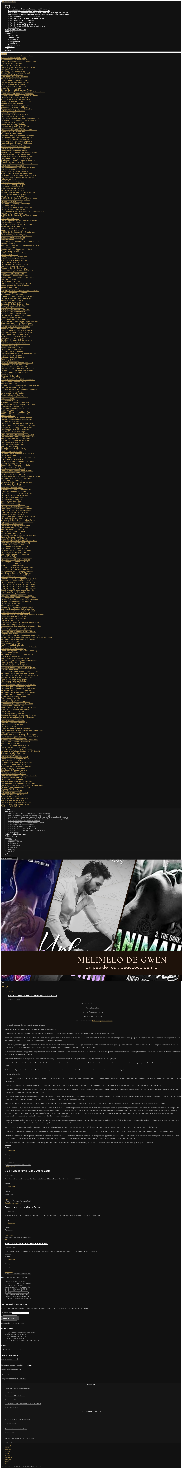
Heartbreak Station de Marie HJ (13, 505)
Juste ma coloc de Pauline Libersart (14, 276)
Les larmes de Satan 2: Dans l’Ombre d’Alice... (18, 520)
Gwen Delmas (10, 7)
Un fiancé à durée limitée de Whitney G (16, 728)
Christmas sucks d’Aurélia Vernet (13, 696)
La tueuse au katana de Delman (13, 768)
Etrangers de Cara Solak (10, 796)
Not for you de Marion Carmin (12, 645)
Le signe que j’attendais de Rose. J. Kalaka (17, 607)
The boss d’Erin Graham (10, 789)
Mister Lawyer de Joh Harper (12, 779)
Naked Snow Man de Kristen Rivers (14, 260)
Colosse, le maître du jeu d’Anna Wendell (16, 418)
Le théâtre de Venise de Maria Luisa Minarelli (18, 461)
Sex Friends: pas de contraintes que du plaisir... (18, 689)
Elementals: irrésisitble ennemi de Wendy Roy (18, 175)
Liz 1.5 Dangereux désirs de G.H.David (15, 507)
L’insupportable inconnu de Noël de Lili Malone (18, 437)
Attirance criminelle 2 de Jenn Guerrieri (15, 709)
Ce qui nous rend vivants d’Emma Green (16, 101)
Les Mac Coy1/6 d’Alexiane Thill (12, 122)
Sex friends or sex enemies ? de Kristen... (16, 478)
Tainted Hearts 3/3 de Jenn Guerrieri (14, 264)
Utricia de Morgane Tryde (10, 656)
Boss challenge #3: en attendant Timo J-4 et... (18, 586)
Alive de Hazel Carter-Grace (11, 518)
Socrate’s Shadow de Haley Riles (13, 306)
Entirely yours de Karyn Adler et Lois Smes (17, 156)
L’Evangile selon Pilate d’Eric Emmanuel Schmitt (19, 96)
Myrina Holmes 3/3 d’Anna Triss (13, 116)
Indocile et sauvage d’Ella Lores (13, 624)
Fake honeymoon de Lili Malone (13, 84)
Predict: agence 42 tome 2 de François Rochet (18, 598)
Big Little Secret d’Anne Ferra (12, 497)
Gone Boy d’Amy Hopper (10, 421)
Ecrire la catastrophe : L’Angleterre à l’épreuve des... (20, 622)
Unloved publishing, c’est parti (12, 128)
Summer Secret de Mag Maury (12, 537)
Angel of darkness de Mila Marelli (13, 86)
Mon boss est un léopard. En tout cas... (15, 344)
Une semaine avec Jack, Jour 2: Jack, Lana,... (17, 717)
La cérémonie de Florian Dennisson (14, 77)
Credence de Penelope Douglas (13, 185)
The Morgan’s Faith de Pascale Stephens (16, 509)
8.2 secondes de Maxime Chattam (14, 60)
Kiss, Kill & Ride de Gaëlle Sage (12, 800)
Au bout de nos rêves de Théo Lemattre (16, 490)
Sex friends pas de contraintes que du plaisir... (18, 654)
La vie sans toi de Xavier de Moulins (14, 798)
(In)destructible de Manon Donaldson (15, 151)
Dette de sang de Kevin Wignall (13, 721)
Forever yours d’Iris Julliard (11, 484)
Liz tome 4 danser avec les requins (14, 442)
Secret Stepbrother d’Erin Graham (14, 448)
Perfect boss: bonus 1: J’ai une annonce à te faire (26, 26)
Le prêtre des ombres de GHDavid (14, 618)
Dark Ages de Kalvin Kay (10, 262)
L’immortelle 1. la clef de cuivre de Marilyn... (17, 493)
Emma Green (13, 35)
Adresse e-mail (6, 1313)
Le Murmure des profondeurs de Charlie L (17, 270)
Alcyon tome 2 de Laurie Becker (13, 662)
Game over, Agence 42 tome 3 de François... (17, 596)
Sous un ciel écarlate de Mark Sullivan (15, 658)
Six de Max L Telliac (8, 113)
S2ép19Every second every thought (17, 1287)
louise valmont (14, 45)
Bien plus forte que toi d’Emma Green (15, 438)
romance (8, 33)
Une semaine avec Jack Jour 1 (12, 719)
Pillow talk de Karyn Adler (10, 65)
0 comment (17, 1163)
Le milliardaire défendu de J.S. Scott (14, 793)
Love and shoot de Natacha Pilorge (14, 397)
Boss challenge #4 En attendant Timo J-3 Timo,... (19, 584)
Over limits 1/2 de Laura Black (12, 187)
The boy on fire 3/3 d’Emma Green (14, 257)
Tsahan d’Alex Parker (9, 556)
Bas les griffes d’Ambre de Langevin (14, 334)
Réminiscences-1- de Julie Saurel (13, 223)
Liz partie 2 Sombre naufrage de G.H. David (17, 522)
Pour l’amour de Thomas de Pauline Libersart (18, 632)
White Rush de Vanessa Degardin (13, 58)
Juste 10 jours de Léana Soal (11, 480)
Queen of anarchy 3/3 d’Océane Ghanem (16, 141)
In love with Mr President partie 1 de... (15, 313)
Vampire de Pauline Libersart (12, 103)
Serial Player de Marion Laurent (13, 342)
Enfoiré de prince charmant (102, 1021)
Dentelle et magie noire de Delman (14, 495)
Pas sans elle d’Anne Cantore (12, 395)
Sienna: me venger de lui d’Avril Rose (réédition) (19, 651)
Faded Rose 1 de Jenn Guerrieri (12, 166)
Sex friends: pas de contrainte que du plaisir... (18, 673)
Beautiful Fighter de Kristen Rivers (14, 723)
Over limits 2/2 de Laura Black (12, 183)
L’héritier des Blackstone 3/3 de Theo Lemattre (19, 198)
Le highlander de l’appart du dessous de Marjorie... (20, 291)
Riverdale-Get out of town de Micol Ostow (17, 677)
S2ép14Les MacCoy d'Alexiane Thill (17, 1296)
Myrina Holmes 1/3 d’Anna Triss (13, 190)
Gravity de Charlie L (8, 399)
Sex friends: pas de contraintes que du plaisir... (18, 685)
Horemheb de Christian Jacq (12, 524)
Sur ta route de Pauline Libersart (13, 234)
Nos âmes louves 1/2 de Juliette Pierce (15, 154)
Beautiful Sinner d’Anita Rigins (12, 240)
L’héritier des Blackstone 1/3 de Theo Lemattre (18, 232)
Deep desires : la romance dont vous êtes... (17, 471)
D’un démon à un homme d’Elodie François (17, 368)
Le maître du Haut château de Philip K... (16, 98)
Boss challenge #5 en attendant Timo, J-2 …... (18, 581)
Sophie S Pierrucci (15, 37)
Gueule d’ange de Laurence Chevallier (15, 80)
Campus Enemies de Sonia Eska (13, 228)
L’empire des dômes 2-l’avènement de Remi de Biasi (21, 635)
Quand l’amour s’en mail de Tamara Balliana (17, 749)
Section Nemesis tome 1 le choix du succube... (18, 404)
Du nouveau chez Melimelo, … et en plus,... (16, 558)
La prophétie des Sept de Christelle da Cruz (17, 609)
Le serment (5, 374)
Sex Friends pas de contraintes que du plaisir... (18, 668)
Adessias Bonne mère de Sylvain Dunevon (17, 143)
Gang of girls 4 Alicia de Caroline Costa (15, 304)
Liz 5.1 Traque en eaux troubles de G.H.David (17, 435)
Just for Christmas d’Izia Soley (12, 259)
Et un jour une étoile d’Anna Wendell (14, 433)
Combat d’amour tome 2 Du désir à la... (16, 742)
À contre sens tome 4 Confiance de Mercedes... (19, 660)
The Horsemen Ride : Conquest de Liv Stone (18, 783)
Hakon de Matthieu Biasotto (12, 387)
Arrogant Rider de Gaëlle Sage (12, 391)
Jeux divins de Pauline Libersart (13, 469)
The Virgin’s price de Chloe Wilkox (14, 679)
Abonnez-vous (9, 1318)
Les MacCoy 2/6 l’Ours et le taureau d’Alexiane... (19, 120)
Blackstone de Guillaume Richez (13, 266)
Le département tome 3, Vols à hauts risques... (18, 582)
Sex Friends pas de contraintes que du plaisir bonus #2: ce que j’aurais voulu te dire (39, 13)
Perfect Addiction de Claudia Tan (13, 617)
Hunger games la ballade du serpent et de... (17, 94)
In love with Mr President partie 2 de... (15, 312)
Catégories (5, 1378)
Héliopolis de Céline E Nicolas (12, 317)
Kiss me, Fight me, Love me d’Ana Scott (16, 336)
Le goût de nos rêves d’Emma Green (15, 139)
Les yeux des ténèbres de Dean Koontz (16, 601)
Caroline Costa (14, 41)
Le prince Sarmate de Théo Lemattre (15, 554)
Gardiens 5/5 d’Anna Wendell (11, 63)
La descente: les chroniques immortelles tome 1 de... (21, 626)
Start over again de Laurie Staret (13, 149)
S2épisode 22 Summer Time (15, 1281)
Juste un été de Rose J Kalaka (12, 545)
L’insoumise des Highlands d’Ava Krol (15, 285)
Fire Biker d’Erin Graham (10, 410)
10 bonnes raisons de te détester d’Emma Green (19, 740)
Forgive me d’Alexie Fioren (11, 806)
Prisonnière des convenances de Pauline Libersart (20, 385)
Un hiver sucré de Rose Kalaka (12, 378)
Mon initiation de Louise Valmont (13, 774)
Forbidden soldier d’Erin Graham (13, 111)
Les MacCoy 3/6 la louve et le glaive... (15, 115)
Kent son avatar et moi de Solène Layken (16, 332)
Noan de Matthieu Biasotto (11, 452)
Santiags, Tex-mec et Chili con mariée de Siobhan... (20, 152)
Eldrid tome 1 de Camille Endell (12, 444)
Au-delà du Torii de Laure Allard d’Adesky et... (18, 224)
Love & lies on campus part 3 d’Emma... (16, 526)
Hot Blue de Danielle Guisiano (12, 348)
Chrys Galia (12, 43)
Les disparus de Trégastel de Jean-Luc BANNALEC (20, 751)
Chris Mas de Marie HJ (9, 255)
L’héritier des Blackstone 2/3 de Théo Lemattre (19, 215)
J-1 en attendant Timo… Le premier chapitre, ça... (19, 579)
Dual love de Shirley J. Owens (12, 459)
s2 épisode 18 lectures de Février (16, 1289)
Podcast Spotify (11, 32)
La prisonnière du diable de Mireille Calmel (17, 704)
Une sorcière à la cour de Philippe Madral (16, 569)
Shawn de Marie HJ (8, 359)
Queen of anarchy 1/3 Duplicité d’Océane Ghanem (20, 241)
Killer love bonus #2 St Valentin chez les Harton (26, 18)
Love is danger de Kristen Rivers (13, 196)
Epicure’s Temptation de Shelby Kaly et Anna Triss (20, 118)
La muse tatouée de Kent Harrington (15, 764)
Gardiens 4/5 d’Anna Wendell (12, 69)
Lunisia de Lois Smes (9, 287)
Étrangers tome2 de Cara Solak (13, 753)
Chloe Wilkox (13, 39)
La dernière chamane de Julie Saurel (14, 366)
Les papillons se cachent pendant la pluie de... (18, 535)
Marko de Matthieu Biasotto (12, 300)
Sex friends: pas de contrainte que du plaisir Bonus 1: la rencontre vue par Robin (38, 15)
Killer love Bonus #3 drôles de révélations (24, 16)
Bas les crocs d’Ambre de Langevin (14, 382)
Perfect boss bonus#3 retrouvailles (21, 22)
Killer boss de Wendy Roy (10, 605)
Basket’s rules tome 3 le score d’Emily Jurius (18, 425)
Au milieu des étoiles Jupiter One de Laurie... (17, 277)
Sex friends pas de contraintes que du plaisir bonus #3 (29, 11)
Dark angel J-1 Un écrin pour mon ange (15, 204)
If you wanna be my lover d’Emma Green (16, 323)
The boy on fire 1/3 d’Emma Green (14, 272)
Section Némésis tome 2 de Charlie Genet (17, 325)
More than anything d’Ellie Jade (13, 124)
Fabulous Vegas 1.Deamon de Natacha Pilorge (18, 707)
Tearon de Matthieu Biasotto (12, 355)
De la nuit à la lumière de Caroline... (14, 492)
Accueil (7, 5)
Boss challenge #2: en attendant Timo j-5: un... (18, 588)
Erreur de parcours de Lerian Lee (13, 577)
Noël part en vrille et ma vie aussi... (14, 664)
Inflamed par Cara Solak (10, 641)
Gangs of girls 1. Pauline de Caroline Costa (17, 423)
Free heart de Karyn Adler (10, 698)
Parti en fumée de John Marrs (12, 499)
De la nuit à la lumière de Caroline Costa (27, 1171)
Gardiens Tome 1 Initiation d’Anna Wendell (17, 90)
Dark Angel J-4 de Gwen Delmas (13, 209)
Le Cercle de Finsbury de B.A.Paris (14, 349)
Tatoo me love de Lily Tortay (12, 467)
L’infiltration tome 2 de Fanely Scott (14, 757)
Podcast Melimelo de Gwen (15, 30)
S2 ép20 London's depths (14, 1285)
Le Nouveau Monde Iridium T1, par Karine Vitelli (19, 541)
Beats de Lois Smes (8, 279)
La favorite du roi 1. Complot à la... (13, 738)
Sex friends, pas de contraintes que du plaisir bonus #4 (29, 9)
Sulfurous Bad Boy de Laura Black (14, 531)
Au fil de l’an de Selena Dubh (11, 791)
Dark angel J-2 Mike (8, 205)
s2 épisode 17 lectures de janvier (16, 1291)
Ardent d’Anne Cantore (9, 653)
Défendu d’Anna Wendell (10, 603)
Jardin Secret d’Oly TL (9, 247)
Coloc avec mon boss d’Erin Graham (14, 512)
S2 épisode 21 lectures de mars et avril (18, 1283)
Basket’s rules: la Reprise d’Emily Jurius (16, 465)
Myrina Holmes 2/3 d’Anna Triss (13, 132)
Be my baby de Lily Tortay (11, 643)
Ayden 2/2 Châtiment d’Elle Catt (13, 238)
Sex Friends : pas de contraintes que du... (16, 690)
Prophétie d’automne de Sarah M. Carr (15, 745)
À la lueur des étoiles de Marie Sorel (14, 681)
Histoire (8, 51)
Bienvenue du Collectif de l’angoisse (14, 171)
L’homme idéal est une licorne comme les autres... (20, 671)
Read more (9, 1199)
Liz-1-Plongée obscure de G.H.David (14, 562)
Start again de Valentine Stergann (13, 649)
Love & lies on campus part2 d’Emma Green (17, 552)
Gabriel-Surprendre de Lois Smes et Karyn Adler (19, 221)
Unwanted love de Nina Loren (12, 406)
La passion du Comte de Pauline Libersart (17, 370)
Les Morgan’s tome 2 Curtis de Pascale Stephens (19, 599)
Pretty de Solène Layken (10, 361)
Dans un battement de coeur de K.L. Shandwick (19, 776)
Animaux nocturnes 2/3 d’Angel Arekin (15, 147)
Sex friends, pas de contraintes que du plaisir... (18, 639)
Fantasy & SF (10, 47)
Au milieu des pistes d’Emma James (15, 429)
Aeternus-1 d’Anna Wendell (11, 79)
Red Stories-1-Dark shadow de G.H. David (16, 249)
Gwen (18, 1000)
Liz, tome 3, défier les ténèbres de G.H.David (17, 454)
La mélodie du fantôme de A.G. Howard (16, 666)
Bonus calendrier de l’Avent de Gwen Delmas (18, 168)
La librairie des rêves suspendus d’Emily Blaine (18, 734)
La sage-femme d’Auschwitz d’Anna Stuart (17, 56)
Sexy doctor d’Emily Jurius (11, 533)
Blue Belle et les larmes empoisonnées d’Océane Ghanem (23, 785)
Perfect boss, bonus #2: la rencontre (22, 24)
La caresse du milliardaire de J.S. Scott (15, 613)
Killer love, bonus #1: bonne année (21, 20)
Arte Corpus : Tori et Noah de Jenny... (15, 592)
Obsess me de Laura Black (11, 463)
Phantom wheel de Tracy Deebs (13, 795)
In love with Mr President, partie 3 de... (15, 310)
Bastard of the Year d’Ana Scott (13, 473)
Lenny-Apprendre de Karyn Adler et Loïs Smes (18, 353)
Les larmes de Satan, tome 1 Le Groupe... (16, 550)
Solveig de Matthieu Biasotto (12, 226)
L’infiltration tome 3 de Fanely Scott (14, 527)
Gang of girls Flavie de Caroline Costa (15, 365)
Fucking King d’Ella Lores (10, 281)
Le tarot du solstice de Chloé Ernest (14, 107)
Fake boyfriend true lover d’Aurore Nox (15, 327)
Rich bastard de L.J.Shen (10, 219)
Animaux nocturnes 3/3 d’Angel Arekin (15, 126)
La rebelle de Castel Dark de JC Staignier (16, 630)
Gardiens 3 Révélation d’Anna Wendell (15, 73)
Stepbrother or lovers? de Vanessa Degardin (18, 160)
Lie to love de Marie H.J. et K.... (12, 393)
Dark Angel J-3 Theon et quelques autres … (17, 207)
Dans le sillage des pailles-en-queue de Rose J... (19, 647)
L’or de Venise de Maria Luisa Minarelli (15, 702)
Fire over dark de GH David (11, 302)
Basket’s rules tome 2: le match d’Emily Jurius (18, 457)
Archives (4, 1350)
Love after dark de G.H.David (12, 725)
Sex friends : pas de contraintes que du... (16, 687)
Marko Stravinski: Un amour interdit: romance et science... (22, 615)
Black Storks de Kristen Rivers (12, 565)
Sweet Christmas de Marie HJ (12, 162)
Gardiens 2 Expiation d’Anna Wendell (15, 82)
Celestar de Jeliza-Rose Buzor (12, 683)
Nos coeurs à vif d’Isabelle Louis (13, 474)
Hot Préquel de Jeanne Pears (12, 295)
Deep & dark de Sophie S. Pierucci (13, 747)
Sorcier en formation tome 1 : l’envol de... (16, 628)
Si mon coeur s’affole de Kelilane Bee (15, 319)
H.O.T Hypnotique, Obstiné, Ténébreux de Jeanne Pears (22, 730)
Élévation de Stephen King (11, 755)
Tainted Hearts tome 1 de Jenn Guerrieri (16, 450)
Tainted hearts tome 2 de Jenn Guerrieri (16, 315)
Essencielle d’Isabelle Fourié (11, 133)
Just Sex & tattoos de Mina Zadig (13, 253)
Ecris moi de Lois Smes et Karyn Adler (15, 200)
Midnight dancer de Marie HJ (12, 230)
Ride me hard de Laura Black (12, 213)
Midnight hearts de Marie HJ (11, 217)
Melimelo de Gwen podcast (16, 1277)
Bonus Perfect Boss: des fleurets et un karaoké (19, 389)
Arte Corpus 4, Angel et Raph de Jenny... (16, 408)
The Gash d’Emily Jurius (10, 620)
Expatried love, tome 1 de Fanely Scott (15, 402)
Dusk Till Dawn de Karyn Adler (12, 181)
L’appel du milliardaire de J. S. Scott (14, 539)
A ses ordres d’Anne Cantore (12, 488)
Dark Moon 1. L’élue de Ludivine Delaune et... (17, 177)
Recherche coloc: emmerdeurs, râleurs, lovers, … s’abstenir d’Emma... (27, 637)
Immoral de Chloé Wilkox (10, 743)
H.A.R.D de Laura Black (9, 401)
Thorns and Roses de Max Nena (13, 145)
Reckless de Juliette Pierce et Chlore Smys (17, 109)
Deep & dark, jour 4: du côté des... (13, 713)
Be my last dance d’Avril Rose (12, 503)
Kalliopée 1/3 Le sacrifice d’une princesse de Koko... (20, 245)
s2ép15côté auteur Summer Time (17, 1295)
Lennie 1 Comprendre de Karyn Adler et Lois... (18, 380)
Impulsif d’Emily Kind (9, 384)
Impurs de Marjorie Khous (11, 88)
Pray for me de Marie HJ (10, 251)
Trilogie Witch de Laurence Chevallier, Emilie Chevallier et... (23, 92)
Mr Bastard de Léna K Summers (13, 357)
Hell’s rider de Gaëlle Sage (10, 179)
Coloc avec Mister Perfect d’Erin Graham (16, 236)
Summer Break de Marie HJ (11, 202)
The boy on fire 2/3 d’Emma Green (14, 268)
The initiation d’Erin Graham (11, 760)
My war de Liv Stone (8, 456)
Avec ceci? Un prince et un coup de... (14, 431)
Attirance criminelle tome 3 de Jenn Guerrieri (18, 611)
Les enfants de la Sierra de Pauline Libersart (17, 571)
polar (7, 49)
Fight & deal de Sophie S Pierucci (13, 194)
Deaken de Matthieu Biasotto (12, 514)
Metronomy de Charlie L (10, 446)
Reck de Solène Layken (10, 346)
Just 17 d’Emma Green (9, 670)
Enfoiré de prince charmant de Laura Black (17, 363)
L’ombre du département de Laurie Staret (17, 567)
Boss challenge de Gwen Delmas (13, 594)
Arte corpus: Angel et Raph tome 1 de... (15, 440)
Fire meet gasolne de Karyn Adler (13, 169)
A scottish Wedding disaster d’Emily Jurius (17, 427)
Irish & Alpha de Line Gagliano (12, 308)
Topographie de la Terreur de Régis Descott (17, 158)
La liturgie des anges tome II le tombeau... (17, 802)
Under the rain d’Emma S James (13, 486)
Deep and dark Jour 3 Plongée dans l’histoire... (18, 715)
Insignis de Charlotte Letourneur (13, 71)
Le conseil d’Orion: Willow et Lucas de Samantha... (20, 675)
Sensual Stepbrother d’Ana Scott (13, 529)
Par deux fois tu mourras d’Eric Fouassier (16, 787)
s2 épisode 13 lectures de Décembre (18, 1298)
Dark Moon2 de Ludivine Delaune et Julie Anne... (19, 130)
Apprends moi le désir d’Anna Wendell (15, 804)
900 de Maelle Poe (8, 416)
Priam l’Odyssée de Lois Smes (12, 188)
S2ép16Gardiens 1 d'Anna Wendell (17, 1293)
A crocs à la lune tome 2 (10, 289)
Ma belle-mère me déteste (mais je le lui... (16, 762)
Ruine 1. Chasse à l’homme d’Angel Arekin (16, 173)
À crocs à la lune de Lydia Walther (13, 329)
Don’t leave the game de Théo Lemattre (16, 340)
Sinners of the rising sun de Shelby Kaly (16, 99)
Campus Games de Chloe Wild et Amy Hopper (18, 330)
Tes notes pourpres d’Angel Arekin (14, 293)
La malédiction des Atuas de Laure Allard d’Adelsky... (21, 476)
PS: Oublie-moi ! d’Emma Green (13, 772)
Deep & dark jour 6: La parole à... (13, 711)
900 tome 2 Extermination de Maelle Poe (17, 414)
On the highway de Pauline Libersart (15, 546)
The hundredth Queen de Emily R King (15, 543)
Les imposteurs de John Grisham (13, 778)
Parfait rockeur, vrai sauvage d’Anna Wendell (18, 192)
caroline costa (10, 1167)
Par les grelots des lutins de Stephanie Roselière (19, 164)
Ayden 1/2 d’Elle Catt (8, 243)
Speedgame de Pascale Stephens (14, 770)
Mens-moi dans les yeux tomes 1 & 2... (15, 575)
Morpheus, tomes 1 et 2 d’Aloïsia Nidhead (17, 510)
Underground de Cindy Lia (11, 563)
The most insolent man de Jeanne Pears (16, 420)
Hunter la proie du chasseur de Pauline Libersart (19, 321)
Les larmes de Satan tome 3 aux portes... (16, 482)
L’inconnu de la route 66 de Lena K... (14, 732)
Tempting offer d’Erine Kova (11, 634)
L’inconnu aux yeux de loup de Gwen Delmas (18, 516)
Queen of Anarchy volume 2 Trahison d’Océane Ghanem (22, 211)
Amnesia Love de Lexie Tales (12, 351)
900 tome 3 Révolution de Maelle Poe (15, 412)
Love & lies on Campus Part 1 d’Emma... (16, 573)
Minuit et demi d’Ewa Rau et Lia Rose (15, 105)
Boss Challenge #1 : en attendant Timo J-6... (17, 590)
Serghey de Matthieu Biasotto (12, 274)
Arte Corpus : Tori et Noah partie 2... (14, 548)
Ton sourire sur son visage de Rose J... (15, 759)
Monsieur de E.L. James (10, 700)
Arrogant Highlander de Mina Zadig (14, 372)
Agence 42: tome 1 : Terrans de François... (16, 766)
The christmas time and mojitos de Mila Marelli (19, 62)
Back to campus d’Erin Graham (12, 338)
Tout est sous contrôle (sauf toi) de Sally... (16, 283)
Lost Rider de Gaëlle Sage (10, 726)
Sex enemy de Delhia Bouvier (12, 376)
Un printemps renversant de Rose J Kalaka (17, 296)
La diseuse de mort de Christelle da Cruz (16, 137)
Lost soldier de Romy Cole (11, 501)
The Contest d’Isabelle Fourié (12, 75)
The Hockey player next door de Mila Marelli (17, 135)
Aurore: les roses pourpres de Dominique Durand (19, 736)
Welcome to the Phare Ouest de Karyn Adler (18, 67)
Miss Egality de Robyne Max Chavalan (15, 560)
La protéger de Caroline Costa (12, 706)
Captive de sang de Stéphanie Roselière (16, 298)
